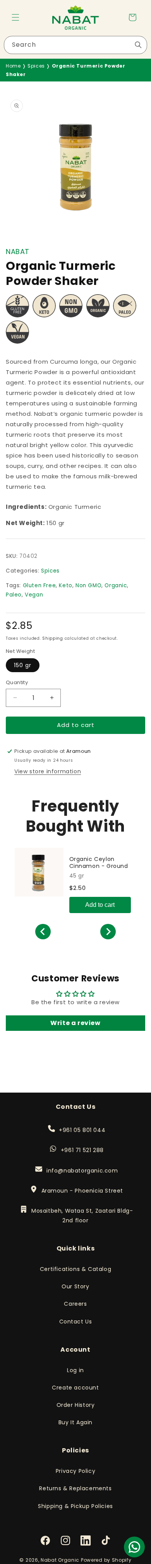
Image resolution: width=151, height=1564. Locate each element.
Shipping (52, 638)
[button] (15, 17)
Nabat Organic (60, 1560)
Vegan (34, 594)
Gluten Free (39, 585)
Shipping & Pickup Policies (75, 1506)
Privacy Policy (75, 1471)
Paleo (14, 594)
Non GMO (88, 585)
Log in (75, 1370)
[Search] (138, 44)
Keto (65, 585)
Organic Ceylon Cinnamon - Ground (98, 862)
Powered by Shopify (106, 1560)
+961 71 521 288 (82, 1150)
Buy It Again (75, 1422)
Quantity (17, 682)
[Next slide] (108, 931)
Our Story (75, 1286)
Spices (36, 66)
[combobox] (75, 45)
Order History (76, 1405)
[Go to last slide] (43, 931)
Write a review (75, 1022)
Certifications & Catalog (75, 1269)
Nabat (17, 251)
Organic (116, 585)
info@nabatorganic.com (82, 1170)
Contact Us (75, 1321)
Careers (75, 1304)
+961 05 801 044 (81, 1130)
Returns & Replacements (75, 1488)
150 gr (22, 665)
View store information (47, 771)
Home (13, 66)
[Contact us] (134, 1547)
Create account (75, 1387)
